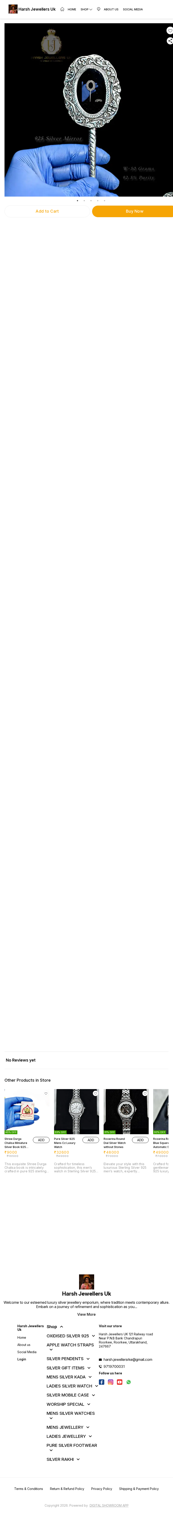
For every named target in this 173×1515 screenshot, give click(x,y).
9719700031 (114, 1366)
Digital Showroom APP (109, 1505)
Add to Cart (47, 211)
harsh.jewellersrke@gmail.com (128, 1359)
